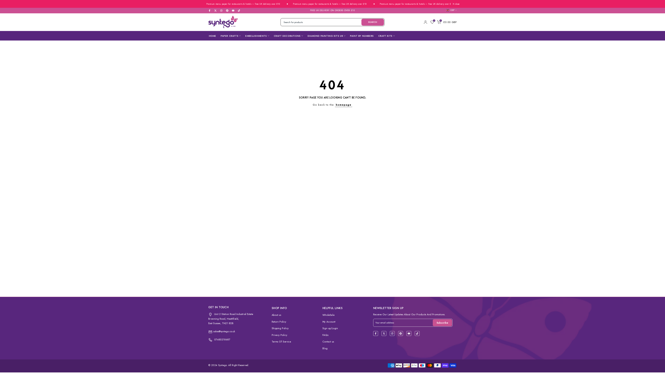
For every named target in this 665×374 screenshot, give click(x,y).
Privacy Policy (279, 335)
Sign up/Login (330, 328)
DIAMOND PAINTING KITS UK (325, 36)
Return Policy (279, 321)
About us (276, 315)
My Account (328, 321)
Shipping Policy (280, 328)
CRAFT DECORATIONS (287, 36)
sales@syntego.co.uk (224, 331)
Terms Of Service (281, 341)
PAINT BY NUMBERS (362, 36)
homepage (343, 104)
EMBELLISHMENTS (256, 36)
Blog (324, 348)
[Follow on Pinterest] (227, 10)
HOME (212, 36)
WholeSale (328, 315)
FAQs (325, 335)
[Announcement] (234, 4)
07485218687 (221, 339)
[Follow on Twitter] (215, 10)
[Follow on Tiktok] (239, 10)
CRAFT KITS (385, 36)
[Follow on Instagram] (221, 10)
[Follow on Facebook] (209, 10)
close (456, 4)
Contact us (328, 341)
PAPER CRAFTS (229, 36)
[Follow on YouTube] (233, 10)
